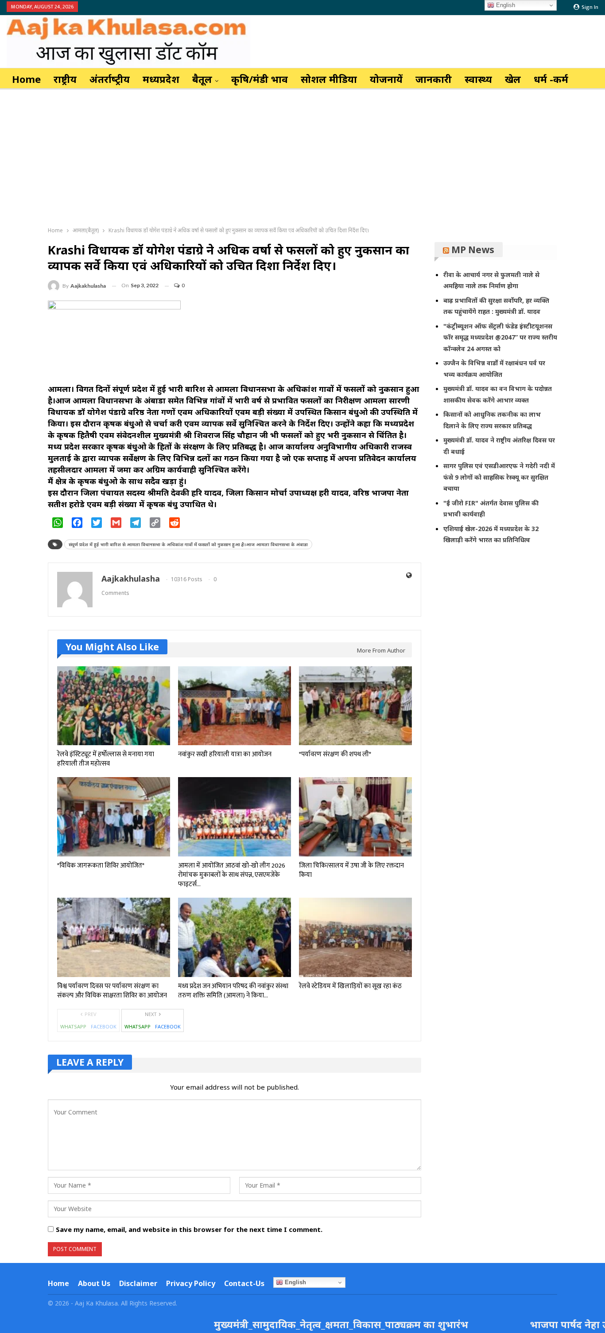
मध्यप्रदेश (161, 79)
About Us (94, 1283)
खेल (513, 79)
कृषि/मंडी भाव (259, 79)
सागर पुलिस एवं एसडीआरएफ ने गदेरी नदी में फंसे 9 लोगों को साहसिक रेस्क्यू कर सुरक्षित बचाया (499, 477)
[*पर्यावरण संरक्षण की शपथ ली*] (355, 706)
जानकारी (433, 79)
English (294, 1282)
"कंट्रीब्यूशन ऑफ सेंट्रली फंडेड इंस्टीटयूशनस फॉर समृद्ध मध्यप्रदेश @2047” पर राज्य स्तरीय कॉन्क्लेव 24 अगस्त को (500, 337)
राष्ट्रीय (65, 79)
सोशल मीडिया (329, 79)
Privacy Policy (190, 1283)
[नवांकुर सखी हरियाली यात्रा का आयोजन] (234, 706)
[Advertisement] (302, 156)
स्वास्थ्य (478, 79)
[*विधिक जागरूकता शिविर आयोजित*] (113, 817)
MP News (472, 249)
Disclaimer (138, 1283)
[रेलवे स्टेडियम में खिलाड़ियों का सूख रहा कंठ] (355, 937)
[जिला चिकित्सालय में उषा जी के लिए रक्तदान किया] (355, 817)
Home (26, 79)
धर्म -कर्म (551, 79)
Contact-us (244, 1283)
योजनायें (386, 79)
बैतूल (202, 79)
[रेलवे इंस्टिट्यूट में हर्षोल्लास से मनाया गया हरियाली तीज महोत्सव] (113, 706)
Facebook (103, 1026)
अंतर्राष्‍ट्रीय (109, 79)
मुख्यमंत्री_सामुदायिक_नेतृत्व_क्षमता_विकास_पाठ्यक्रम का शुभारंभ (295, 1324)
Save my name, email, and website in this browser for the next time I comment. (189, 1229)
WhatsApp (73, 1026)
